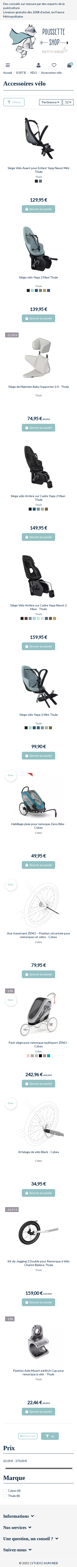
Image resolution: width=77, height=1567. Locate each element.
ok (52, 1436)
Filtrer (16, 102)
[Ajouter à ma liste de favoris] (35, 163)
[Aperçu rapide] (41, 163)
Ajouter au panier (40, 209)
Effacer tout (29, 1436)
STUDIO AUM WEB (44, 1563)
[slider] (5, 1468)
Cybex (14, 1490)
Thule (14, 1496)
